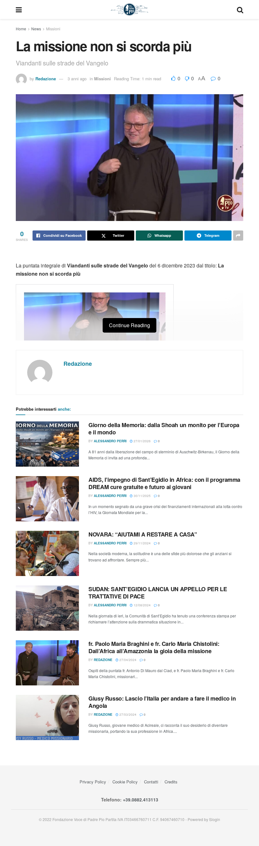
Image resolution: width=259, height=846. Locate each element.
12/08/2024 (142, 605)
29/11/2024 (142, 543)
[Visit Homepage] (129, 9)
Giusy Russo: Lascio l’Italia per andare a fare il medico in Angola (162, 702)
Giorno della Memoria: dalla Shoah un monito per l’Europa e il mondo (163, 428)
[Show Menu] (19, 9)
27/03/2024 (127, 714)
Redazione (45, 79)
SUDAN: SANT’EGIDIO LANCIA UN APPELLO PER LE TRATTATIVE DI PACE (157, 592)
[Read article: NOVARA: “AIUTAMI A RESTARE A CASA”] (47, 553)
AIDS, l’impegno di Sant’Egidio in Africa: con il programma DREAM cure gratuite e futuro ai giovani (164, 483)
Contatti (151, 782)
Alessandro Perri (110, 441)
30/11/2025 (142, 496)
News (36, 28)
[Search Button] (240, 9)
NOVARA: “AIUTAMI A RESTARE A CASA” (142, 534)
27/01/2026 (142, 441)
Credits (171, 782)
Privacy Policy (93, 782)
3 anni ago (77, 79)
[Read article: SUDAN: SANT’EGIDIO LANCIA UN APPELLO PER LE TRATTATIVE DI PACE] (47, 608)
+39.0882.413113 (140, 799)
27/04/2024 (127, 660)
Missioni (53, 28)
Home (21, 28)
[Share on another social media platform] (238, 235)
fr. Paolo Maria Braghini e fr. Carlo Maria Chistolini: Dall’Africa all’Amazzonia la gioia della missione (154, 647)
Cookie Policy (125, 782)
